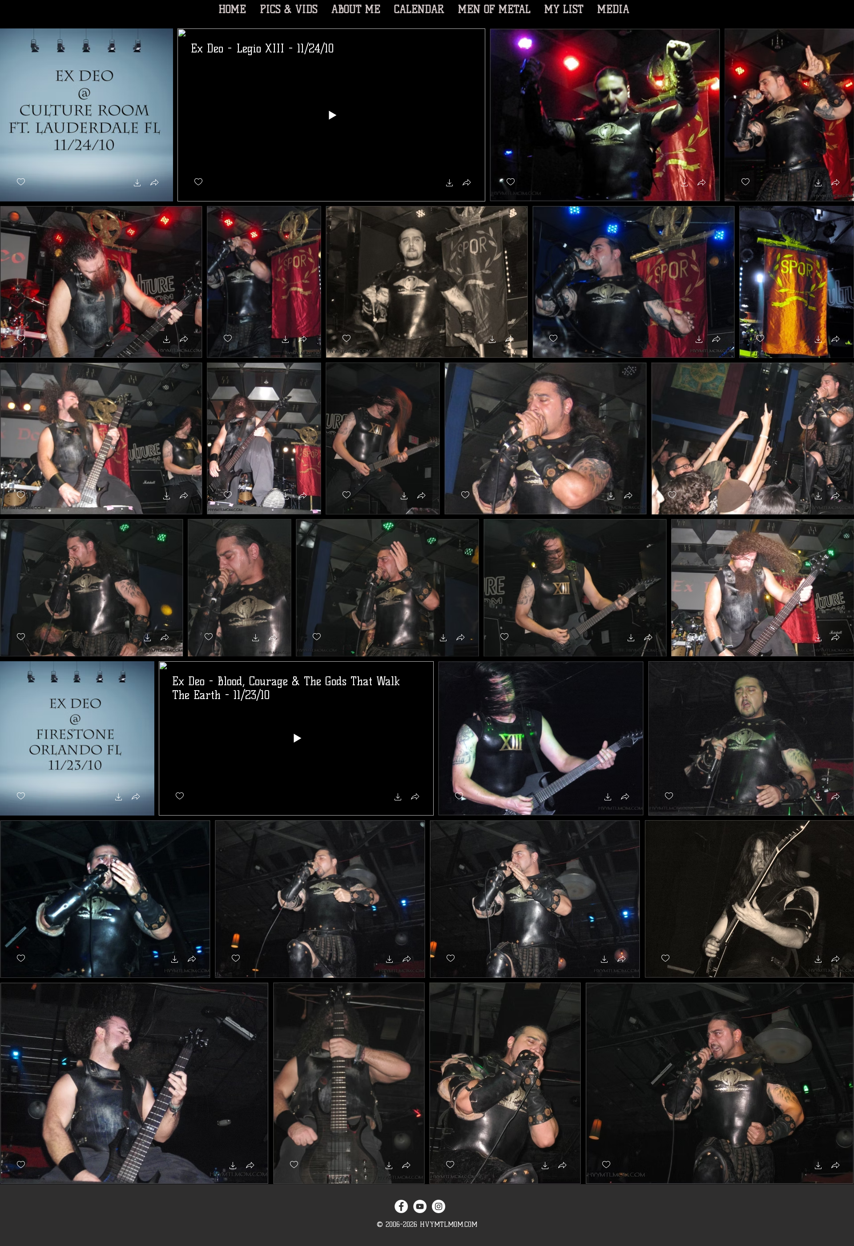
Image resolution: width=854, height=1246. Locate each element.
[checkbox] (21, 182)
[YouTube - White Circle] (420, 1206)
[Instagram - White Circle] (438, 1206)
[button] (137, 184)
